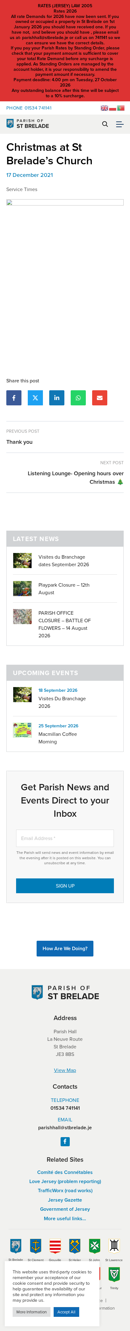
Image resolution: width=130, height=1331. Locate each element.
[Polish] (113, 107)
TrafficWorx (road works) (65, 1190)
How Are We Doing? (65, 948)
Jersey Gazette (65, 1200)
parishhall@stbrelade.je (65, 1128)
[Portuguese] (121, 107)
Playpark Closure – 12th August (64, 588)
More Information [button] (31, 1312)
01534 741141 (28, 107)
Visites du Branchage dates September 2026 (63, 560)
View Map (65, 1070)
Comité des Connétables (65, 1172)
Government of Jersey (65, 1209)
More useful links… (65, 1218)
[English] (105, 107)
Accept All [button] (66, 1312)
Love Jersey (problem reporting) (65, 1181)
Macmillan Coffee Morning (57, 737)
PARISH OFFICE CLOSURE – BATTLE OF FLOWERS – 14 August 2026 (64, 624)
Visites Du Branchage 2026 (62, 702)
